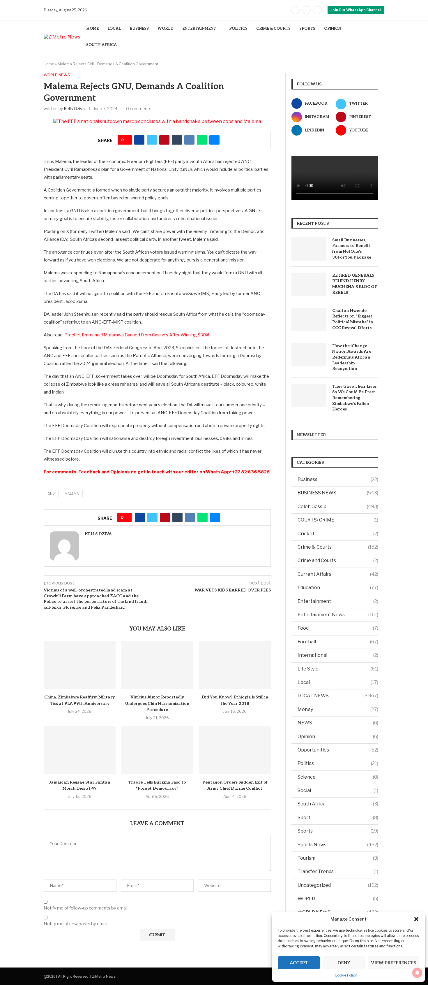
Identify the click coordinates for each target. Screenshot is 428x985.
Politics (338, 763)
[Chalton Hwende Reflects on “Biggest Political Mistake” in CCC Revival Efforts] (308, 319)
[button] (416, 919)
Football (338, 642)
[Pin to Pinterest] (164, 140)
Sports (338, 831)
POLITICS (238, 28)
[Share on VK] (189, 140)
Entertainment (338, 601)
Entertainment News (338, 614)
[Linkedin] (318, 10)
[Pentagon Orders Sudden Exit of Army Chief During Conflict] (235, 750)
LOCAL (114, 28)
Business (338, 479)
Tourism (338, 858)
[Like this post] (126, 140)
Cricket (338, 533)
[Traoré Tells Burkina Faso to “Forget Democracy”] (157, 750)
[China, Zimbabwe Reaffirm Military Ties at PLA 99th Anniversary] (80, 665)
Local (338, 682)
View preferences (393, 962)
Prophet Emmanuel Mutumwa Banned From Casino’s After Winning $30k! (136, 335)
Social (338, 790)
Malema (72, 493)
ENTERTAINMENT (199, 28)
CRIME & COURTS (273, 28)
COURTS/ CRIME (338, 520)
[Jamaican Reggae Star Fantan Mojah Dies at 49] (80, 750)
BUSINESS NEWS (338, 493)
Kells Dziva (74, 108)
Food (338, 628)
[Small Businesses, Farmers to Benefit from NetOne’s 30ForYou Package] (308, 249)
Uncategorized (338, 885)
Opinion (338, 736)
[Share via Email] (214, 140)
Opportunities (338, 750)
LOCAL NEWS (338, 695)
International (338, 655)
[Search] (381, 36)
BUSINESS (139, 28)
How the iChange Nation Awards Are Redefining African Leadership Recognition (351, 357)
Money (338, 709)
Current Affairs (338, 574)
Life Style (338, 669)
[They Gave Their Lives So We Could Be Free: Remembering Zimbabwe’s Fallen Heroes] (308, 395)
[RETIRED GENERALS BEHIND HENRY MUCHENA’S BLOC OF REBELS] (308, 284)
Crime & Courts (338, 547)
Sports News (338, 844)
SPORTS (307, 28)
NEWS (338, 723)
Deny (343, 962)
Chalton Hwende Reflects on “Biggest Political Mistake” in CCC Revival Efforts (352, 319)
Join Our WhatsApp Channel (356, 10)
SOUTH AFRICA (101, 45)
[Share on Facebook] (139, 140)
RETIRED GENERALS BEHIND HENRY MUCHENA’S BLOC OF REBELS (354, 284)
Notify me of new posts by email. (76, 923)
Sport (338, 817)
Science (338, 777)
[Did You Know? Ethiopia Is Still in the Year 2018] (235, 665)
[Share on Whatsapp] (202, 140)
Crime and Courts (338, 560)
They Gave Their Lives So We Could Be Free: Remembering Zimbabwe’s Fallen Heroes (354, 398)
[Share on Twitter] (152, 140)
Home (49, 64)
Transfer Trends (338, 871)
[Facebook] (295, 10)
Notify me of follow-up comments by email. (86, 908)
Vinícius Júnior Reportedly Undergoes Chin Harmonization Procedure (157, 703)
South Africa (338, 804)
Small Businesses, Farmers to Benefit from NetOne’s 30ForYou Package (351, 249)
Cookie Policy (346, 975)
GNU (51, 493)
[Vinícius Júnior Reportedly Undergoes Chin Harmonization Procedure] (157, 665)
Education (338, 587)
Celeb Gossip (338, 506)
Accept (299, 962)
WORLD (166, 28)
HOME (92, 28)
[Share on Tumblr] (177, 140)
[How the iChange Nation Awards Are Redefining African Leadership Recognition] (308, 354)
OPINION (332, 28)
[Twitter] (307, 10)
